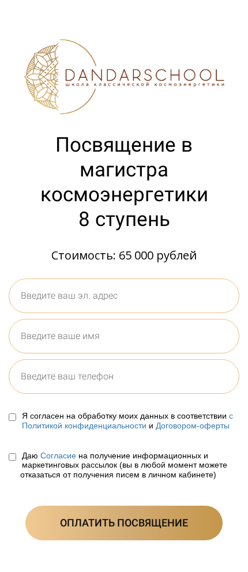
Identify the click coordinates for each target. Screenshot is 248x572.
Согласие (58, 455)
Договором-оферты (193, 425)
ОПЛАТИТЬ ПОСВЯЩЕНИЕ (124, 523)
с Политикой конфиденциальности (127, 420)
